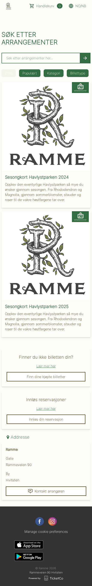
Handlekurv (48, 6)
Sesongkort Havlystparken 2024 (37, 177)
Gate (9, 458)
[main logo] (8, 6)
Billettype (77, 73)
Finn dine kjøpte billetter (46, 377)
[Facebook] (39, 521)
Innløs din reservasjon (46, 419)
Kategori (53, 73)
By (8, 474)
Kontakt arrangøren (49, 491)
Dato (8, 73)
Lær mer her (46, 366)
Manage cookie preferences (46, 531)
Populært (29, 73)
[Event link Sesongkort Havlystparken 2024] (46, 126)
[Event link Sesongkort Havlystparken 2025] (46, 255)
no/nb (80, 6)
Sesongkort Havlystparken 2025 (37, 306)
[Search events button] (85, 58)
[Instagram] (52, 521)
